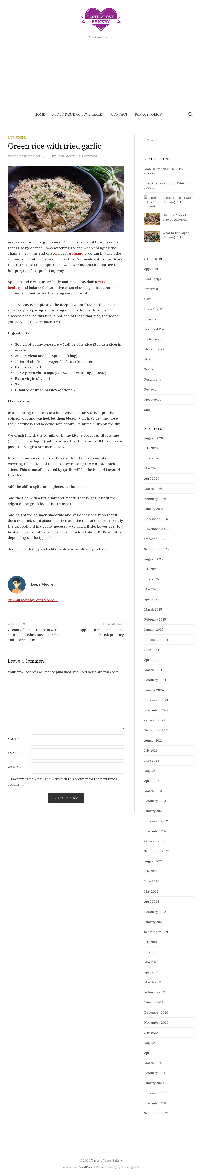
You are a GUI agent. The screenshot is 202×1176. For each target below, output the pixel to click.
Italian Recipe (154, 339)
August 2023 (153, 740)
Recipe (149, 369)
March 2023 (153, 791)
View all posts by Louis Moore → (33, 600)
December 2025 (156, 519)
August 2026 (153, 438)
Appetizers (152, 269)
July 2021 (150, 942)
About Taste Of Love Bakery (78, 114)
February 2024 (155, 680)
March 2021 (152, 982)
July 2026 (151, 448)
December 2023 (156, 700)
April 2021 (151, 972)
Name (13, 739)
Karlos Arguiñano (68, 253)
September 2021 (156, 932)
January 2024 (154, 690)
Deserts (150, 319)
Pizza (148, 359)
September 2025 (156, 549)
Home (40, 114)
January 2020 (154, 1083)
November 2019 (156, 1103)
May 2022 (151, 891)
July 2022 (151, 871)
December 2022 (156, 821)
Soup (148, 410)
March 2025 (153, 609)
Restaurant (152, 379)
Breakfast (151, 289)
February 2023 (155, 801)
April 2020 (151, 1053)
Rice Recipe (17, 137)
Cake (147, 299)
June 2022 (151, 881)
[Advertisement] (101, 79)
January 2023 (154, 811)
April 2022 (151, 901)
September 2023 (156, 730)
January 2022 (154, 922)
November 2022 (156, 831)
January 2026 (154, 509)
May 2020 (151, 1043)
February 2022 (155, 912)
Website (14, 767)
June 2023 (151, 760)
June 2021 (151, 952)
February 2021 (154, 992)
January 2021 (153, 1002)
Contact (119, 114)
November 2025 (156, 529)
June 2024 (151, 650)
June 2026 (151, 458)
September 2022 (156, 851)
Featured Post (155, 329)
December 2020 (156, 1012)
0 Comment (88, 156)
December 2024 (156, 639)
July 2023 (151, 750)
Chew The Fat (154, 309)
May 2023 (151, 771)
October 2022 (154, 841)
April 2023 (151, 781)
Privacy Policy (148, 114)
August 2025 (153, 559)
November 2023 (156, 710)
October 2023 (154, 720)
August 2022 (153, 861)
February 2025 (155, 619)
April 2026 (151, 478)
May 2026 (151, 468)
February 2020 (155, 1073)
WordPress (86, 1167)
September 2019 (156, 1113)
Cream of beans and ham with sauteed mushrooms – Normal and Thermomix (34, 634)
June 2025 (151, 579)
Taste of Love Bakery (107, 1160)
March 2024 (153, 670)
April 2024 (151, 660)
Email (14, 753)
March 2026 (153, 488)
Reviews (150, 389)
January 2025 (153, 629)
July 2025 (150, 569)
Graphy (112, 1167)
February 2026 (155, 499)
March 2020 (153, 1063)
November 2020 (156, 1022)
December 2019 (155, 1093)
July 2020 (151, 1032)
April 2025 (151, 599)
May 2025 (151, 589)
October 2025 (154, 539)
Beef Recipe (153, 279)
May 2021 (151, 962)
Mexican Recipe (155, 349)
